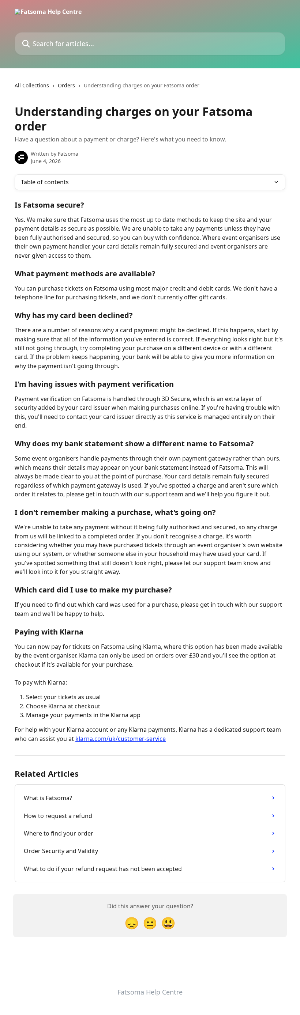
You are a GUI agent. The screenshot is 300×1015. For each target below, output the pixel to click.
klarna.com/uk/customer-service (120, 739)
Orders (66, 85)
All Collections (32, 85)
